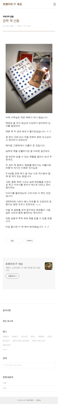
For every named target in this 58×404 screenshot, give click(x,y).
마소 (33, 336)
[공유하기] (16, 241)
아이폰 (25, 336)
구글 (50, 336)
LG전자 (7, 341)
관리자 (38, 400)
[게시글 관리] (20, 241)
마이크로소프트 (39, 341)
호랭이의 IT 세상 (12, 4)
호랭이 (41, 336)
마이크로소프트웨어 (21, 341)
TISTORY (29, 400)
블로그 (15, 336)
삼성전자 (7, 345)
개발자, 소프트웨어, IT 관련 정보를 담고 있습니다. (23, 269)
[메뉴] (54, 4)
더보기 (5, 350)
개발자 (6, 336)
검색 (52, 365)
